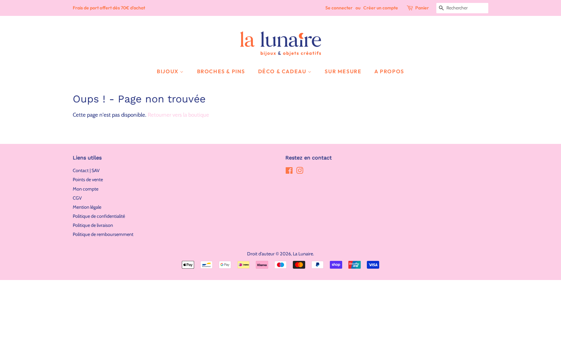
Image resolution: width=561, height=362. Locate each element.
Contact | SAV (86, 170)
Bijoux (168, 71)
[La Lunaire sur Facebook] (289, 172)
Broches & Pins (221, 71)
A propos (389, 71)
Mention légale (87, 207)
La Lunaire (303, 254)
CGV (77, 198)
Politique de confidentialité (99, 216)
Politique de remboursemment (103, 234)
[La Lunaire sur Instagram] (299, 172)
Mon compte (85, 189)
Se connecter (339, 8)
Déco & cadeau (283, 71)
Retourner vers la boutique (178, 114)
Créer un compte (380, 8)
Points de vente (88, 179)
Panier (422, 8)
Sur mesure (343, 71)
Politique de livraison (93, 225)
